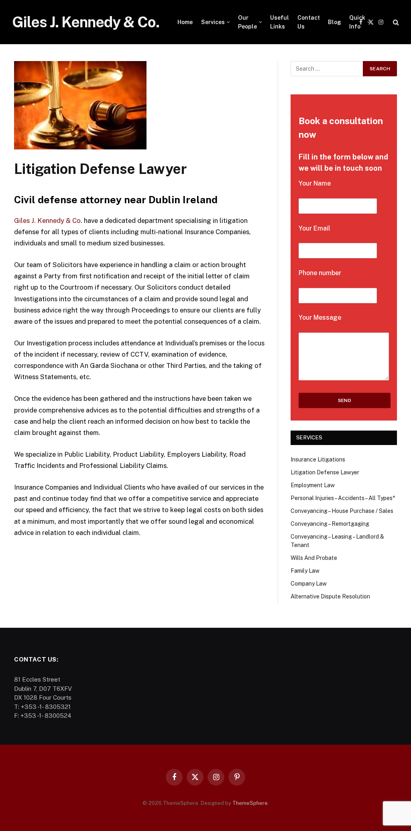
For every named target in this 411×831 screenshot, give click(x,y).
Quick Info (357, 22)
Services (213, 22)
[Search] (395, 22)
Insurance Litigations (318, 459)
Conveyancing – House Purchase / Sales (342, 511)
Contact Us (308, 22)
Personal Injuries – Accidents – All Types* (343, 498)
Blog (334, 22)
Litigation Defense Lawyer (325, 472)
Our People (247, 22)
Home (185, 22)
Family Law (305, 571)
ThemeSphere (250, 803)
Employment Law (313, 485)
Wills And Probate (314, 558)
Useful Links (279, 22)
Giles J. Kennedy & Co (47, 220)
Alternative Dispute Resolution (330, 596)
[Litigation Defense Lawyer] (80, 147)
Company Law (309, 583)
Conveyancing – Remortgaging (330, 524)
